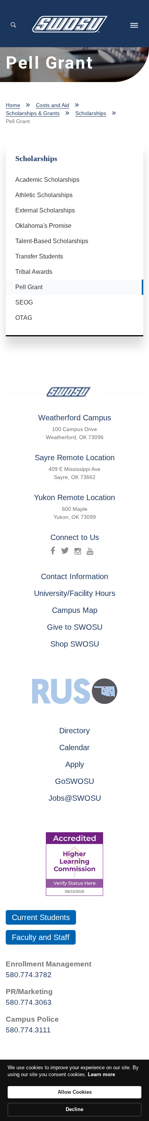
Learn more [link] (101, 1074)
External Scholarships (45, 210)
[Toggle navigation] (134, 25)
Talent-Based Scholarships (51, 241)
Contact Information (74, 576)
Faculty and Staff (41, 937)
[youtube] (90, 551)
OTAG (23, 317)
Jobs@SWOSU (75, 798)
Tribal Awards (33, 271)
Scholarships (90, 113)
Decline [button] (74, 1109)
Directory (74, 730)
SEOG (24, 302)
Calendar (74, 747)
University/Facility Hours (74, 593)
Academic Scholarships (47, 179)
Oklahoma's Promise (43, 225)
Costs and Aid (52, 105)
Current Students (41, 917)
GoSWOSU (74, 781)
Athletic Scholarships (44, 195)
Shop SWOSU (74, 644)
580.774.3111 (28, 1030)
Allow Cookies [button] (75, 1092)
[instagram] (77, 551)
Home (13, 105)
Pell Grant (34, 286)
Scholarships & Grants (33, 113)
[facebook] (52, 551)
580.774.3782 (29, 975)
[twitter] (65, 551)
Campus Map (74, 610)
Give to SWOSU (74, 627)
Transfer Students (39, 256)
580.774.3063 (29, 1002)
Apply (74, 764)
